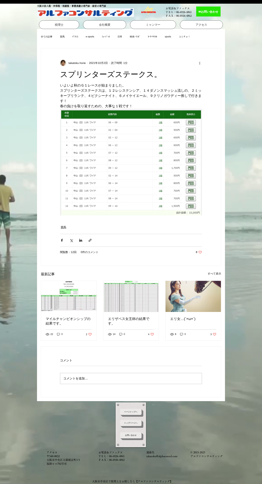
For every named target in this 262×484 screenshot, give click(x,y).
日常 (120, 36)
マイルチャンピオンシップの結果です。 (68, 321)
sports (168, 36)
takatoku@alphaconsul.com (161, 456)
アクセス (52, 452)
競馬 (62, 36)
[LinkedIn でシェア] (80, 240)
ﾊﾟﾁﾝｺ (75, 36)
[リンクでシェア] (90, 240)
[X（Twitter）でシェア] (71, 240)
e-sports (90, 36)
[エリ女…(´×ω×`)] (193, 296)
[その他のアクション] (199, 63)
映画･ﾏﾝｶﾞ (135, 36)
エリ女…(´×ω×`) (182, 319)
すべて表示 (214, 273)
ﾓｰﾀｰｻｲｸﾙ (152, 36)
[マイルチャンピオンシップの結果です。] (68, 296)
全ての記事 (46, 36)
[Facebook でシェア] (62, 240)
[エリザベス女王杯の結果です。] (131, 296)
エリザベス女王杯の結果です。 (128, 321)
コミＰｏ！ (184, 36)
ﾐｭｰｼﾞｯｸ (106, 36)
